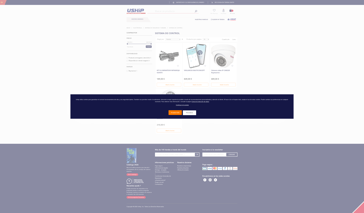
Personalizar (189, 112)
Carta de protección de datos (200, 101)
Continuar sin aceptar (182, 105)
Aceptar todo (175, 112)
